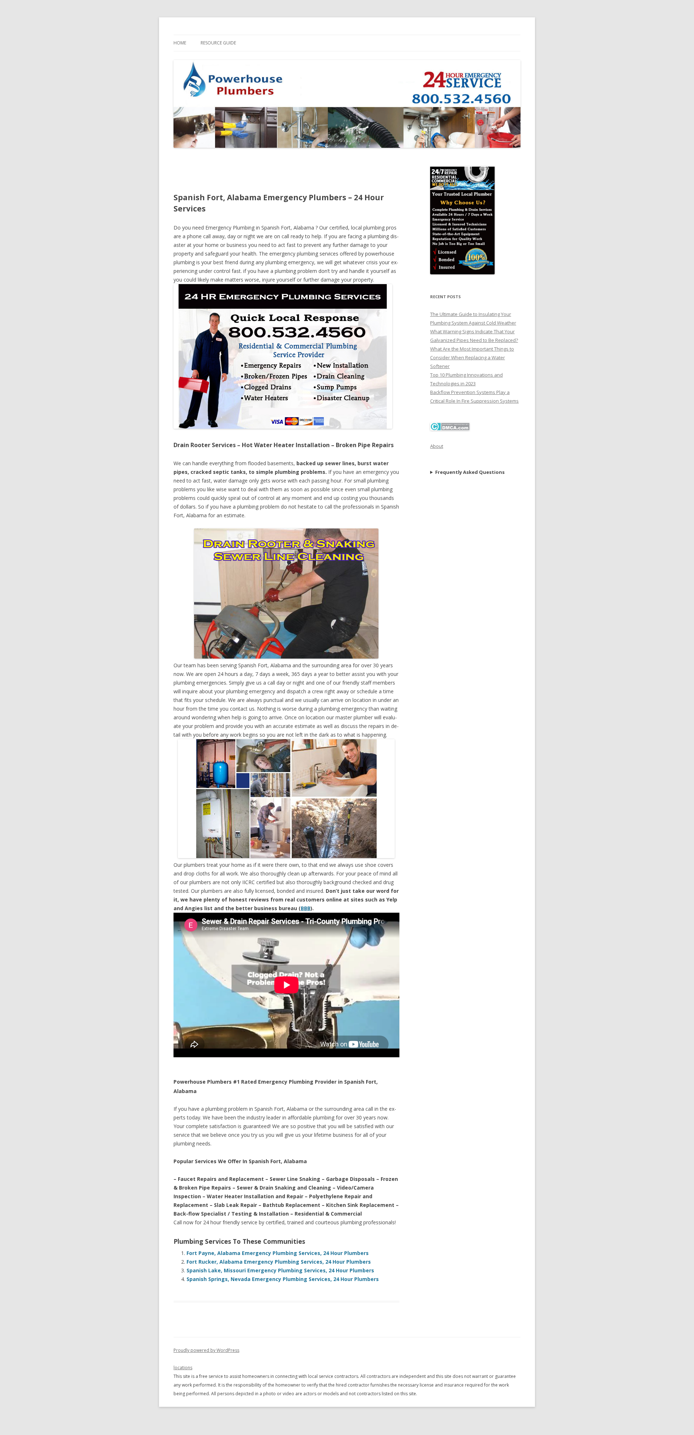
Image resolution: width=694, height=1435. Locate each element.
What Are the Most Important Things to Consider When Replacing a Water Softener (472, 357)
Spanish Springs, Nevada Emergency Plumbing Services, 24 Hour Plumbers (283, 1279)
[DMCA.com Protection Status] (450, 428)
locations (183, 1368)
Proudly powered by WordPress (206, 1350)
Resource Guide (218, 43)
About (436, 446)
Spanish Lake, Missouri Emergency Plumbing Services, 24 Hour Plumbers (280, 1270)
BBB (305, 908)
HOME (180, 43)
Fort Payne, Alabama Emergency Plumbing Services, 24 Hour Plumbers (278, 1253)
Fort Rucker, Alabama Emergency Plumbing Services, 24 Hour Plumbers (279, 1261)
